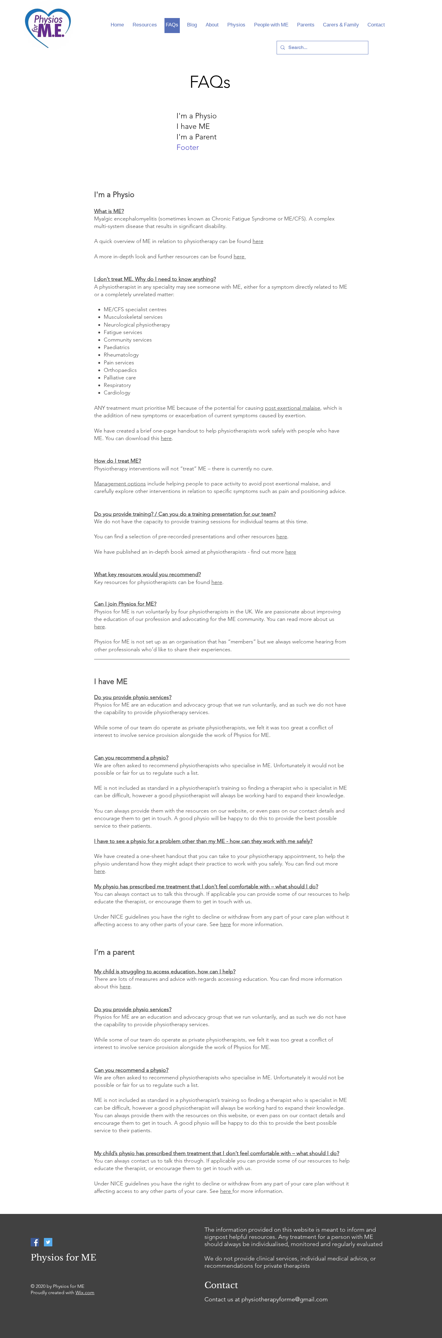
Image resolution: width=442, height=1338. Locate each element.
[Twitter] (48, 1242)
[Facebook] (35, 1242)
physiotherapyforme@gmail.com (284, 1299)
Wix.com (84, 1292)
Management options (120, 483)
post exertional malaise (292, 408)
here (258, 241)
